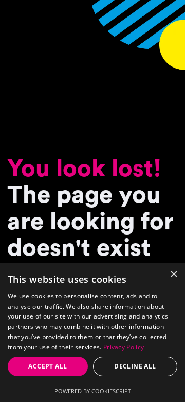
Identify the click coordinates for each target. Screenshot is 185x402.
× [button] (173, 274)
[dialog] (92, 332)
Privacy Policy (123, 347)
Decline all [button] (135, 366)
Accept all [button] (47, 366)
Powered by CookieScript (92, 391)
